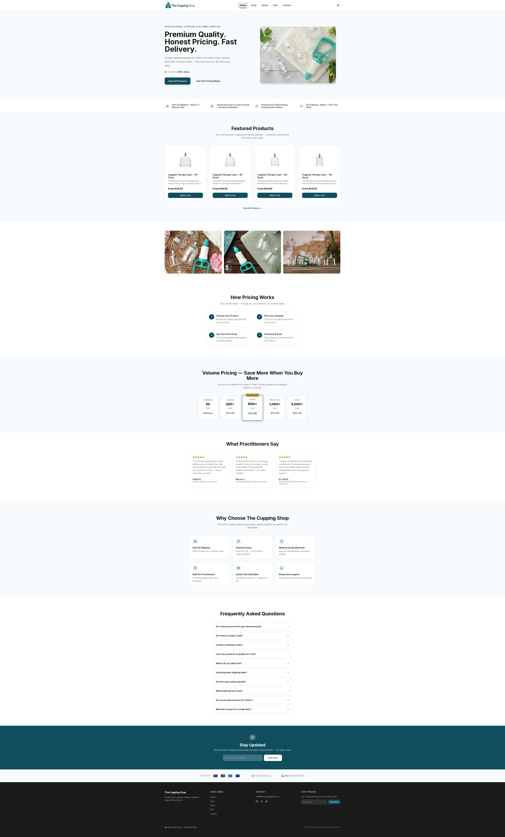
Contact (287, 5)
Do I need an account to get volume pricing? (238, 626)
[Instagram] (257, 801)
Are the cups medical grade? (231, 681)
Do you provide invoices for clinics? (234, 700)
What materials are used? (229, 691)
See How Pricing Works (208, 81)
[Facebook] (261, 801)
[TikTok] (266, 801)
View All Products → (252, 208)
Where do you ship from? (229, 663)
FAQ (275, 5)
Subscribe (273, 758)
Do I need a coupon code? (229, 635)
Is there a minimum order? (229, 645)
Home (243, 5)
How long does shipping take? (231, 672)
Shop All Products (177, 81)
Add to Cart (185, 195)
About (265, 5)
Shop (253, 5)
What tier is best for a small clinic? (233, 709)
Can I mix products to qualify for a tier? (236, 654)
